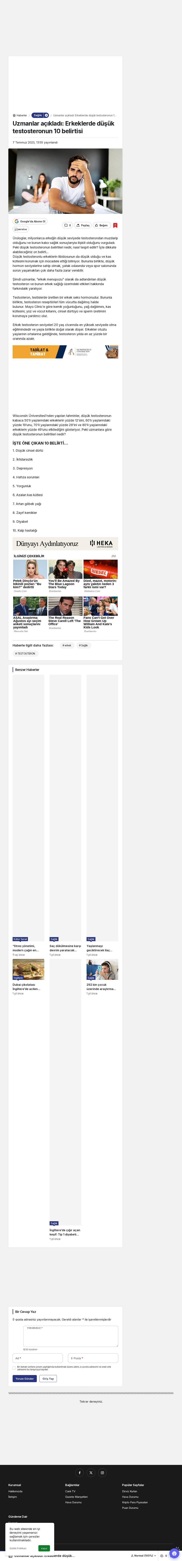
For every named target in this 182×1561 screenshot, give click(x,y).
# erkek (67, 645)
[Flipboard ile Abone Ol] (21, 229)
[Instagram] (102, 1472)
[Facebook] (79, 1472)
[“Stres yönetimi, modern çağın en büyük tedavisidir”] (28, 815)
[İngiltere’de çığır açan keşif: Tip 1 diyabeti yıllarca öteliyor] (65, 1099)
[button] (144, 1555)
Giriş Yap (48, 1378)
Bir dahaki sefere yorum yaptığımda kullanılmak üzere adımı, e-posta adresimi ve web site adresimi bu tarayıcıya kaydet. (64, 1368)
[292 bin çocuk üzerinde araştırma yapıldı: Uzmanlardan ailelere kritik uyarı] (102, 1099)
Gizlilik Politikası (18, 1548)
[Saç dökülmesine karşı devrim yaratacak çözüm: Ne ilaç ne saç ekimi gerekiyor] (65, 815)
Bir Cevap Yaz (25, 1312)
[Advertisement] (91, 27)
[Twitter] (91, 1472)
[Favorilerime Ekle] (115, 225)
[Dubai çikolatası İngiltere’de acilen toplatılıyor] (28, 1099)
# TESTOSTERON (25, 653)
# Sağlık (83, 645)
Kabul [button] (44, 1548)
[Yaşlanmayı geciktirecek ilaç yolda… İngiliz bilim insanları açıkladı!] (102, 815)
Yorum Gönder (25, 1378)
